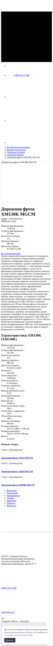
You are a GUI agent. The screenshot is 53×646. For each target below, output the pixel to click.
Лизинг (10, 498)
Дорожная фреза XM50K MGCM (17, 485)
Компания (12, 490)
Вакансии (11, 500)
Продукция (12, 493)
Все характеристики (11, 253)
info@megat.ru (8, 612)
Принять (10, 640)
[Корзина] (28, 142)
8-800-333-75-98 (21, 75)
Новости (11, 503)
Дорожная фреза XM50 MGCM (17, 471)
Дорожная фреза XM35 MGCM (17, 458)
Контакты (11, 505)
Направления (13, 495)
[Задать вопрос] (28, 121)
